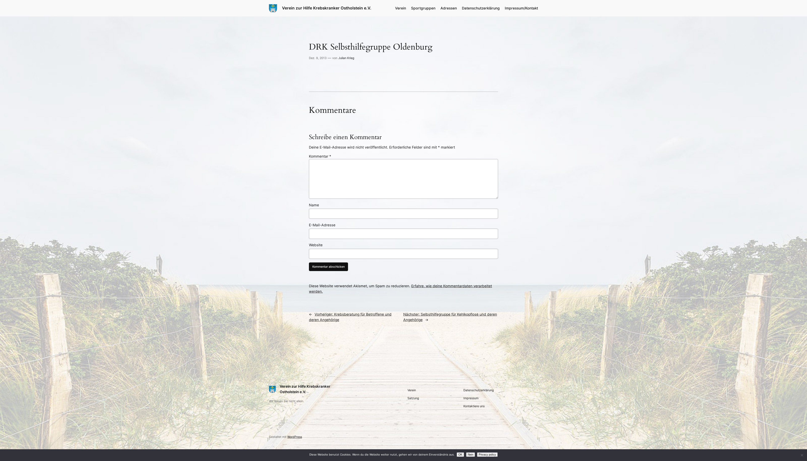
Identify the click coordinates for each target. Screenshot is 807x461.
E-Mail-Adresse (322, 225)
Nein (470, 454)
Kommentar (320, 156)
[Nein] (802, 455)
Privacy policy (487, 454)
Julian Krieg (346, 58)
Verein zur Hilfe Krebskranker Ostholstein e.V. (326, 8)
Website (316, 245)
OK (460, 454)
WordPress (294, 437)
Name (314, 205)
